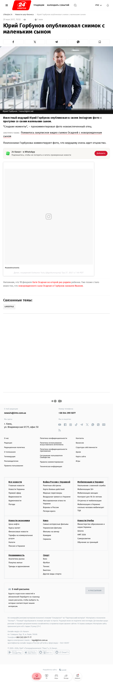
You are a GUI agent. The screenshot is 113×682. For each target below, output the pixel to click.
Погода (12, 504)
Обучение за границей (87, 542)
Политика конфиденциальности (53, 438)
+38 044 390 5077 (67, 413)
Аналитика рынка (17, 559)
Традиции (38, 5)
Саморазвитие (84, 538)
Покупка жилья (15, 562)
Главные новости (16, 485)
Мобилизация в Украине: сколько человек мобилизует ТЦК (90, 507)
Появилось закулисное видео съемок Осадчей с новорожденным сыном (52, 134)
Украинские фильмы (52, 528)
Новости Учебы (85, 520)
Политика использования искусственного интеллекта (51, 444)
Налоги (12, 542)
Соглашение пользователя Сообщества (51, 456)
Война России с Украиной (56, 482)
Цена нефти (14, 524)
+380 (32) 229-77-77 (23, 637)
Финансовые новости (18, 531)
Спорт (46, 555)
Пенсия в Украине (17, 546)
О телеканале (10, 452)
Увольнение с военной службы (91, 485)
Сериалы (47, 539)
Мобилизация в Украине (90, 482)
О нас (6, 438)
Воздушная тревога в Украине (56, 497)
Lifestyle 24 (8, 14)
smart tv (45, 652)
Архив (78, 452)
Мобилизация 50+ (85, 489)
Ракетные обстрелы (52, 485)
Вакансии (80, 443)
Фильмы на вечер (51, 531)
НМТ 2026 (81, 534)
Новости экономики (19, 520)
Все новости (15, 482)
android (15, 652)
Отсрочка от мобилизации (89, 500)
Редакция (8, 443)
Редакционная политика (14, 447)
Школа (80, 531)
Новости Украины (17, 489)
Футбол (46, 562)
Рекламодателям (11, 461)
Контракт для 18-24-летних (89, 497)
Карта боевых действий (53, 489)
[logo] (21, 5)
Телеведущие (9, 457)
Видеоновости (15, 497)
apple (30, 652)
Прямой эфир (15, 493)
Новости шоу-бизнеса (24, 14)
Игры (78, 461)
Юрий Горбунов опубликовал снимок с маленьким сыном (61, 14)
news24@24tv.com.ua (15, 413)
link (59, 424)
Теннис (46, 566)
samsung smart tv (62, 652)
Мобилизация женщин (87, 493)
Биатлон (47, 570)
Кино (45, 520)
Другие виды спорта (52, 574)
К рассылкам (94, 591)
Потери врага (49, 511)
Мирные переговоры (52, 493)
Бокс (45, 559)
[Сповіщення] (108, 5)
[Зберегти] (100, 42)
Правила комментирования (51, 462)
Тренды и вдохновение (19, 566)
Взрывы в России (51, 507)
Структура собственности (86, 447)
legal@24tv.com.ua (39, 640)
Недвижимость (17, 555)
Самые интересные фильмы (55, 524)
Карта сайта (81, 457)
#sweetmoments (12, 268)
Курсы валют (14, 528)
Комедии (47, 535)
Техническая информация (51, 466)
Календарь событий (58, 5)
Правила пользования (13, 466)
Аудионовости (15, 500)
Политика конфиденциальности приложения (53, 450)
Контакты (80, 438)
